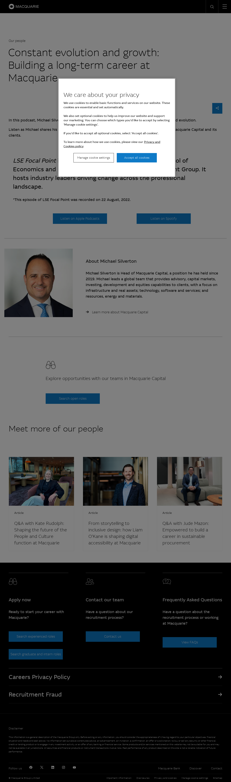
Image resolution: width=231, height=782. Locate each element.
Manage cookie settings (93, 158)
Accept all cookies (136, 158)
